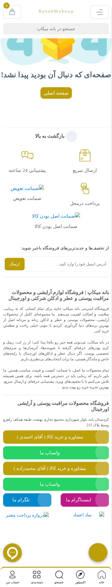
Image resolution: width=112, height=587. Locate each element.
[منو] (99, 12)
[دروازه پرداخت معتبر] (27, 533)
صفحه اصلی (56, 93)
